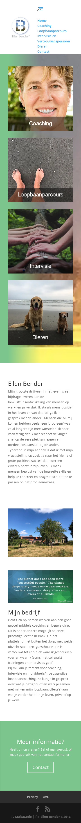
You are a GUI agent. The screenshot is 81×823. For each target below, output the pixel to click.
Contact (40, 767)
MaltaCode (23, 816)
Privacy (32, 797)
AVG (46, 797)
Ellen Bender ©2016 (55, 816)
